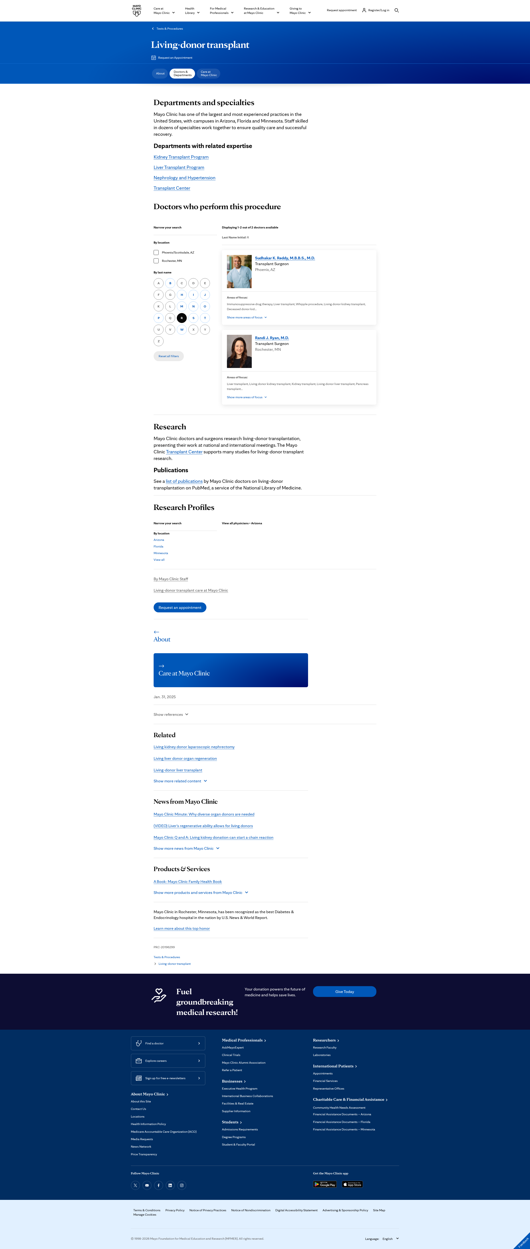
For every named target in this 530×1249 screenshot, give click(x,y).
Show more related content (177, 780)
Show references (168, 714)
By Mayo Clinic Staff (171, 578)
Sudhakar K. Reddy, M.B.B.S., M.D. (285, 257)
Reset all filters (169, 356)
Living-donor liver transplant (178, 769)
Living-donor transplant (200, 44)
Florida (158, 546)
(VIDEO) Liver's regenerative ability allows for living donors (203, 825)
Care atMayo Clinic (209, 73)
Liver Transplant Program (179, 167)
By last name (162, 272)
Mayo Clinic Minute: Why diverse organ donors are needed (204, 814)
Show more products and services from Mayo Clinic (198, 892)
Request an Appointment (175, 57)
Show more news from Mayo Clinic (184, 848)
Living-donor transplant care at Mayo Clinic (191, 590)
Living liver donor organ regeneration (185, 758)
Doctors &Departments (183, 73)
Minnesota (161, 553)
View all (159, 560)
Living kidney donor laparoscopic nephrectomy (194, 746)
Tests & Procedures (170, 28)
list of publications (184, 481)
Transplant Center (172, 188)
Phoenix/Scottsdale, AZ (178, 252)
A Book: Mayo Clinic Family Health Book (188, 881)
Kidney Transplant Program (181, 157)
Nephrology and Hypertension (185, 178)
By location (162, 242)
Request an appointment (180, 607)
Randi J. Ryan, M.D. (272, 337)
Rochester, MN (172, 261)
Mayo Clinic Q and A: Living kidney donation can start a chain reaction (213, 837)
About (160, 73)
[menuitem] (160, 73)
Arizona (159, 540)
